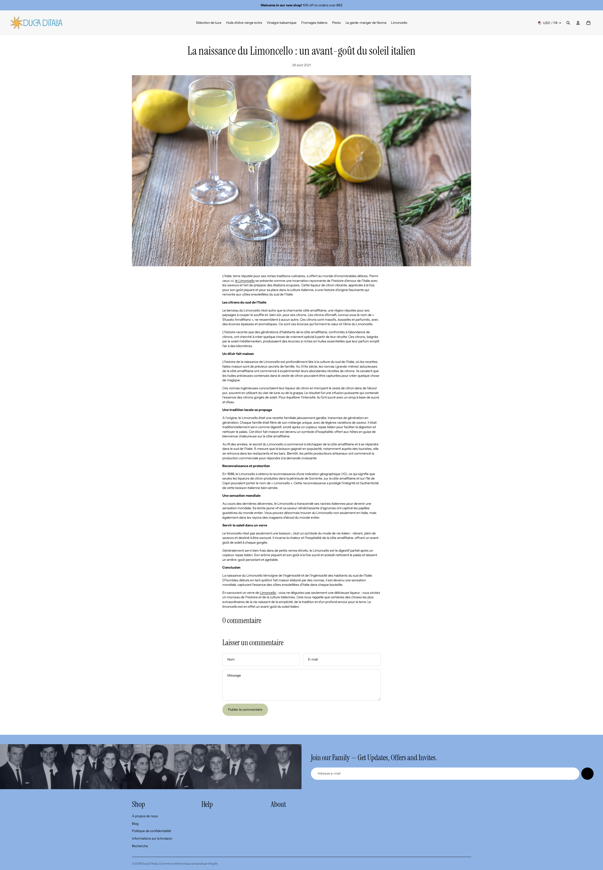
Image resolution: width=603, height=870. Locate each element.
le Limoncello (245, 281)
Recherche (140, 846)
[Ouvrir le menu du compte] (578, 23)
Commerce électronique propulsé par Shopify (188, 863)
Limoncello (268, 593)
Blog (135, 823)
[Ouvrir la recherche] (568, 23)
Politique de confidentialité (151, 831)
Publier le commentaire (245, 709)
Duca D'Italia (150, 863)
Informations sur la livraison (152, 838)
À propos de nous (145, 816)
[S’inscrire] (587, 773)
